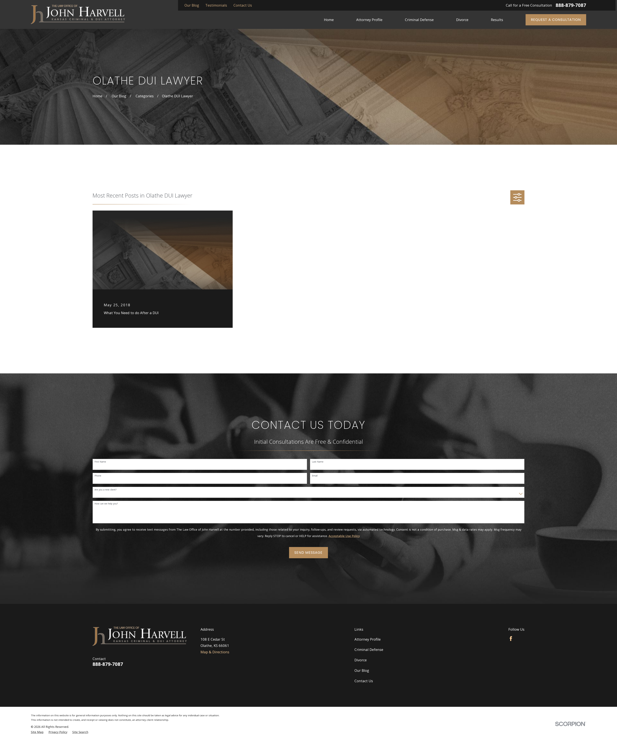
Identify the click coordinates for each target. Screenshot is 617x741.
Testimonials (216, 5)
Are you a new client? (105, 489)
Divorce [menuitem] (462, 19)
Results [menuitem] (497, 19)
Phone (97, 475)
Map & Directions (215, 651)
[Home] (78, 14)
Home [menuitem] (329, 19)
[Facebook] (510, 638)
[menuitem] (37, 732)
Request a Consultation (556, 19)
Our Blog (191, 5)
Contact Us (242, 5)
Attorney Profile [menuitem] (369, 19)
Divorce (360, 659)
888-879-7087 (571, 5)
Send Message (308, 552)
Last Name (317, 461)
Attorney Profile (367, 639)
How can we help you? (106, 503)
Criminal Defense (368, 649)
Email (314, 475)
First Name (100, 461)
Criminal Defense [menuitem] (419, 19)
